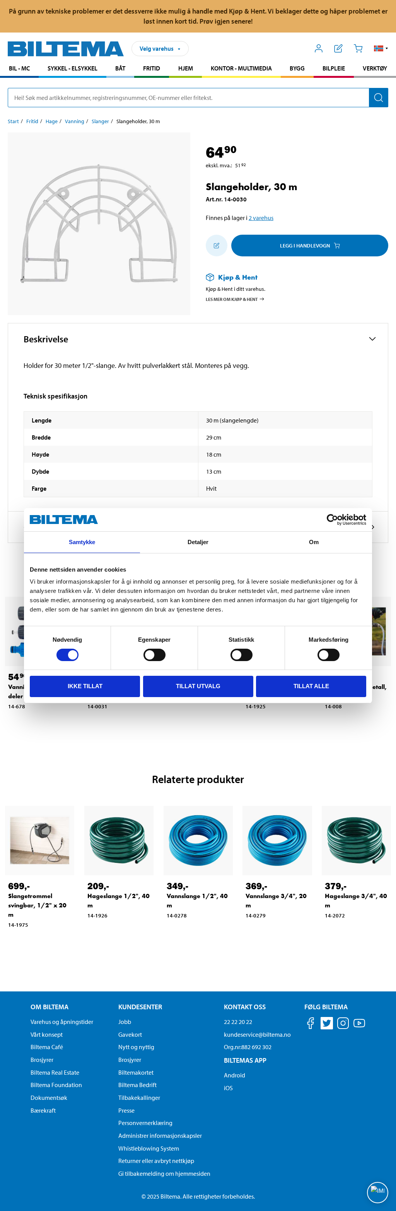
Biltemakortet (136, 1072)
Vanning (74, 121)
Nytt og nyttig (136, 1047)
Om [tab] (314, 542)
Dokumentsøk (49, 1097)
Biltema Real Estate (55, 1072)
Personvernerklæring (145, 1123)
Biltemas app (245, 1060)
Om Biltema (49, 1006)
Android (234, 1075)
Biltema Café (47, 1047)
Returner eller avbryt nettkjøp (156, 1161)
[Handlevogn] (358, 48)
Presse (126, 1110)
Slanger (100, 121)
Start (13, 121)
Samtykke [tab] (82, 542)
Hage (52, 121)
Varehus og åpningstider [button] (62, 1021)
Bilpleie (334, 68)
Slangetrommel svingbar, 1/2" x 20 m (37, 905)
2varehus (261, 218)
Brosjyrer (42, 1059)
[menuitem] (19, 69)
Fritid (151, 68)
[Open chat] (378, 1193)
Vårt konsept (47, 1034)
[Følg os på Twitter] (327, 1024)
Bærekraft (43, 1110)
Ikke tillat (85, 686)
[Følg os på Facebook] (310, 1024)
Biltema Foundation (56, 1085)
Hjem (185, 68)
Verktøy (375, 68)
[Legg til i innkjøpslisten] (216, 245)
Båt (120, 68)
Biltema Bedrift (137, 1085)
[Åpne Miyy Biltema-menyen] (319, 48)
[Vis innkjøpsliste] (338, 48)
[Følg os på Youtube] (359, 1026)
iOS (228, 1088)
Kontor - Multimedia (241, 68)
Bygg (297, 68)
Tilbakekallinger (139, 1097)
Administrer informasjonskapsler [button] (160, 1135)
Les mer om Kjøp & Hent (232, 299)
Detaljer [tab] (198, 542)
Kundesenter (140, 1006)
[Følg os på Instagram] (343, 1024)
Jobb (124, 1021)
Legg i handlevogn (305, 245)
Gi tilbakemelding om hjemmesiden (164, 1173)
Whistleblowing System (148, 1148)
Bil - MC (19, 68)
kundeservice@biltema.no (257, 1034)
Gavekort (130, 1034)
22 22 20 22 (238, 1021)
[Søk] (378, 97)
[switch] (154, 655)
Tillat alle (311, 686)
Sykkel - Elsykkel (72, 68)
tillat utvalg (198, 686)
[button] (381, 48)
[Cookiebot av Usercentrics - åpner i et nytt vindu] (332, 520)
